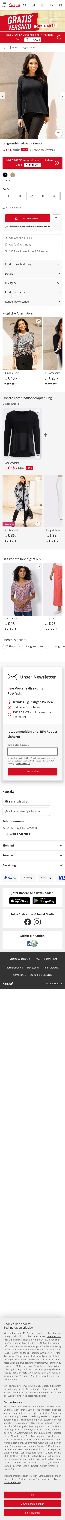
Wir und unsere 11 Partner (19, 1333)
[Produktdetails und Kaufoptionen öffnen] (37, 456)
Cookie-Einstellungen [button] (41, 974)
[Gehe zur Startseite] (14, 5)
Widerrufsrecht (50, 967)
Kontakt (8, 791)
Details (9, 273)
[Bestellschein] (42, 5)
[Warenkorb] (60, 5)
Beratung (9, 865)
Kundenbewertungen (17, 301)
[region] (32, 1419)
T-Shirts (11, 646)
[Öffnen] (59, 37)
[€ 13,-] (22, 343)
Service (8, 855)
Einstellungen (32, 1512)
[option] (5, 174)
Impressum (33, 967)
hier (24, 1372)
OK (32, 1494)
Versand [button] (50, 149)
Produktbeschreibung (18, 264)
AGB (38, 958)
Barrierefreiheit (14, 967)
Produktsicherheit (16, 292)
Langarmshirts (28, 47)
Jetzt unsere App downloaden (32, 893)
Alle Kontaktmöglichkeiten (24, 811)
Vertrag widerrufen (20, 958)
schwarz (7, 180)
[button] (4, 5)
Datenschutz (50, 958)
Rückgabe (11, 283)
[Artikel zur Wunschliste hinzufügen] (56, 218)
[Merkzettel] (51, 5)
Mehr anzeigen (23, 763)
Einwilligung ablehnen (32, 1503)
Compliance (19, 974)
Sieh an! (8, 845)
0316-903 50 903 (16, 833)
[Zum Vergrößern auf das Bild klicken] (58, 133)
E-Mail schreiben (17, 802)
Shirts (15, 47)
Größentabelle (13, 207)
